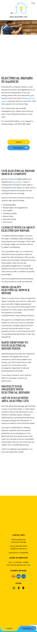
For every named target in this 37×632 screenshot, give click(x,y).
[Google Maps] (23, 588)
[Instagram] (14, 588)
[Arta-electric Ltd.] (18, 8)
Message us (28, 628)
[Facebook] (19, 588)
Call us (9, 628)
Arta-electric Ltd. (18, 17)
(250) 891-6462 (21, 546)
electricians (17, 182)
